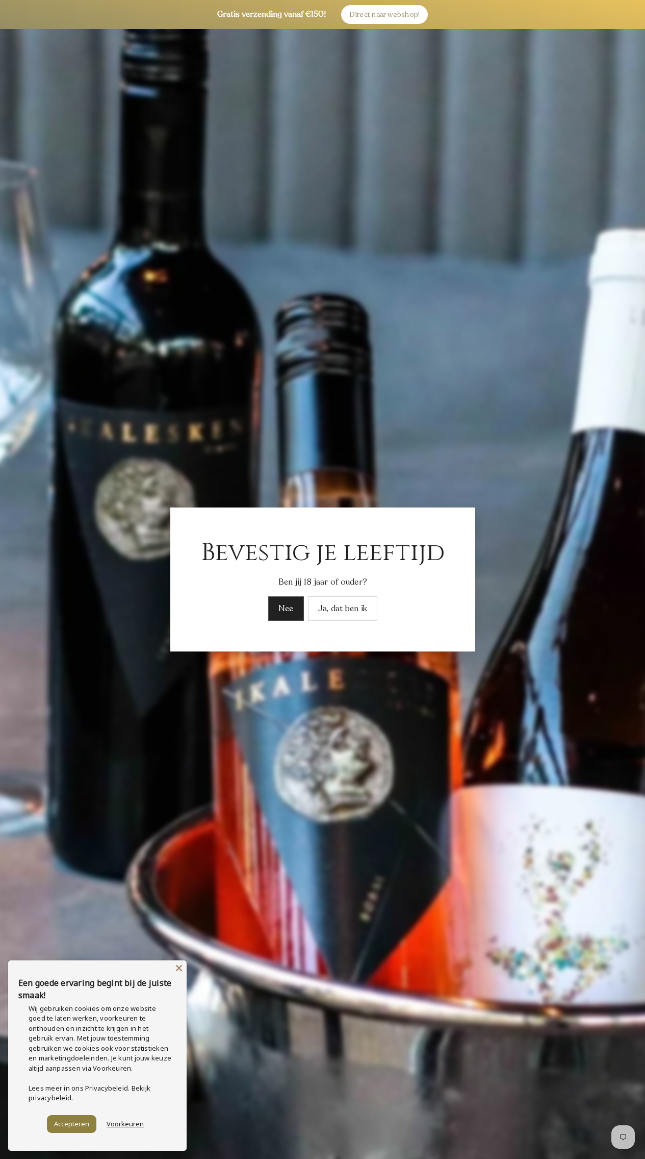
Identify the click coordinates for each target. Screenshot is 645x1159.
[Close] (179, 968)
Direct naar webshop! (384, 14)
